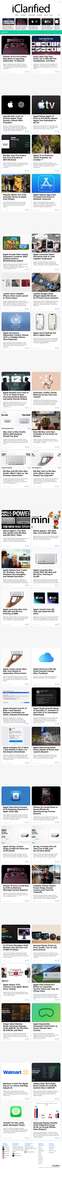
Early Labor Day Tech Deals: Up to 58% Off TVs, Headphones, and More (8, 27)
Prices (39, 1152)
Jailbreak (40, 1159)
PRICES (46, 15)
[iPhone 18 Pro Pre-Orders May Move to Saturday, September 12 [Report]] (21, 24)
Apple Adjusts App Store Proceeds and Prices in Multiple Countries (44, 196)
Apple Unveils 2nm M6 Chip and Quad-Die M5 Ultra (43, 611)
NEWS (16, 15)
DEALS (51, 15)
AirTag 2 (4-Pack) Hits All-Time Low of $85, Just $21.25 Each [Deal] (45, 848)
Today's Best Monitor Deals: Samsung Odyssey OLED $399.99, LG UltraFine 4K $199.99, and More (15, 1027)
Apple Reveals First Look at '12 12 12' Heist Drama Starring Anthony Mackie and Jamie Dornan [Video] (16, 395)
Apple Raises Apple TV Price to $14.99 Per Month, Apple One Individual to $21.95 (47, 28)
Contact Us (51, 1152)
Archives (40, 1161)
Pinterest (7, 1151)
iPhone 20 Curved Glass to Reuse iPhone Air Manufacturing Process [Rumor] (45, 810)
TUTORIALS (23, 15)
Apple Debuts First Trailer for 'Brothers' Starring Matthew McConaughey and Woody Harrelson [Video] (15, 574)
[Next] (61, 24)
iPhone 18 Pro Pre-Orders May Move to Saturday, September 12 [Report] (21, 27)
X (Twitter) (7, 1149)
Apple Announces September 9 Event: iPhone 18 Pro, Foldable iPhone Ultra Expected (15, 336)
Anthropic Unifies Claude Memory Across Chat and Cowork (45, 394)
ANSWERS (39, 15)
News (39, 1147)
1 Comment (36, 171)
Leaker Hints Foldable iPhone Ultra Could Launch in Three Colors (15, 295)
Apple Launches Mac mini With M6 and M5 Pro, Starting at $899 (15, 611)
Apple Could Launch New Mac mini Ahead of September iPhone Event (14, 671)
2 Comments (37, 1000)
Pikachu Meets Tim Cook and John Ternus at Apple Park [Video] (14, 196)
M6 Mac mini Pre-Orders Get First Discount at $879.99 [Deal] (14, 157)
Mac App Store (18, 1155)
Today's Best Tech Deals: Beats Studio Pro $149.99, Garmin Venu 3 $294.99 (45, 1085)
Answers (40, 1156)
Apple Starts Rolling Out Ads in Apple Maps (44, 334)
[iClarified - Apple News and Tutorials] (31, 12)
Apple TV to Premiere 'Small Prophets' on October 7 (43, 157)
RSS (6, 1157)
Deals (39, 1154)
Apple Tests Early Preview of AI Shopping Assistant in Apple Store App (15, 809)
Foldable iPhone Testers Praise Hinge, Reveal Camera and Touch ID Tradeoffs (44, 888)
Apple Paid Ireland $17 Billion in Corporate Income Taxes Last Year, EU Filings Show (46, 987)
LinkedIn (7, 1153)
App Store (17, 1153)
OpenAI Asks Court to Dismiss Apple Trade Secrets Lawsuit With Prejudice (33, 28)
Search (40, 1163)
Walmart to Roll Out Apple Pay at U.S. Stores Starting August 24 (15, 1085)
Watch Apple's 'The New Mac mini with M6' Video (45, 531)
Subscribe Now (30, 1152)
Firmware (40, 1158)
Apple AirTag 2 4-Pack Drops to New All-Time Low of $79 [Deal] (15, 848)
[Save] (25, 71)
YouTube (7, 1155)
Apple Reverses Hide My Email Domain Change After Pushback (44, 671)
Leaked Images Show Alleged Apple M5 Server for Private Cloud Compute (45, 295)
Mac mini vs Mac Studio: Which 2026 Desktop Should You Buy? (14, 434)
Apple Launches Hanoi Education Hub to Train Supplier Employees (44, 256)
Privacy (57, 1167)
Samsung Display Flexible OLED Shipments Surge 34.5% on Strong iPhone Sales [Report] (45, 1126)
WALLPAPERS (31, 15)
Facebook (7, 1147)
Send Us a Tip (52, 1150)
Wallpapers (41, 1150)
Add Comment (7, 72)
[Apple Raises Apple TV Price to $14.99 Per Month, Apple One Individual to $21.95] (47, 24)
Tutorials (40, 1149)
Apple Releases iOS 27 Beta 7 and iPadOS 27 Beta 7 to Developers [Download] (16, 749)
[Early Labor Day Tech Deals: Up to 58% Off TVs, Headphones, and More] (8, 24)
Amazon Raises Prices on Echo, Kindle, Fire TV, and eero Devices (45, 947)
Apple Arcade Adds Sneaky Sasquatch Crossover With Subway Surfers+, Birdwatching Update (15, 257)
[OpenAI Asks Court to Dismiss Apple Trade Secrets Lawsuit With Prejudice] (34, 24)
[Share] (28, 71)
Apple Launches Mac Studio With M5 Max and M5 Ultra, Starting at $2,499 (44, 573)
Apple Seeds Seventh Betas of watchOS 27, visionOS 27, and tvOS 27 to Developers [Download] (46, 711)
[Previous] (1, 24)
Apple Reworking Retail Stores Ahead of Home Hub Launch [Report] (46, 749)
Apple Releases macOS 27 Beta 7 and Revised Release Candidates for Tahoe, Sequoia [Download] (15, 711)
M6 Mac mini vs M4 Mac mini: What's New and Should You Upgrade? (44, 473)
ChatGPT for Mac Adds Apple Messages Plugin (14, 1124)
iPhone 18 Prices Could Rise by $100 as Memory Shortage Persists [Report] (16, 887)
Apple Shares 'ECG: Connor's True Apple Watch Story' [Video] (15, 986)
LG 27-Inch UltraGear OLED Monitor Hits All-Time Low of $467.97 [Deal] (15, 947)
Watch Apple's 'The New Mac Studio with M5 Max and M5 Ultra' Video (14, 532)
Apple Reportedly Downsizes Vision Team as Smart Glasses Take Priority (45, 1027)
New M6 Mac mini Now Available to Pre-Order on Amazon (45, 434)
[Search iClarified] (59, 15)
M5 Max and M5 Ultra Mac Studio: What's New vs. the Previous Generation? (15, 473)
